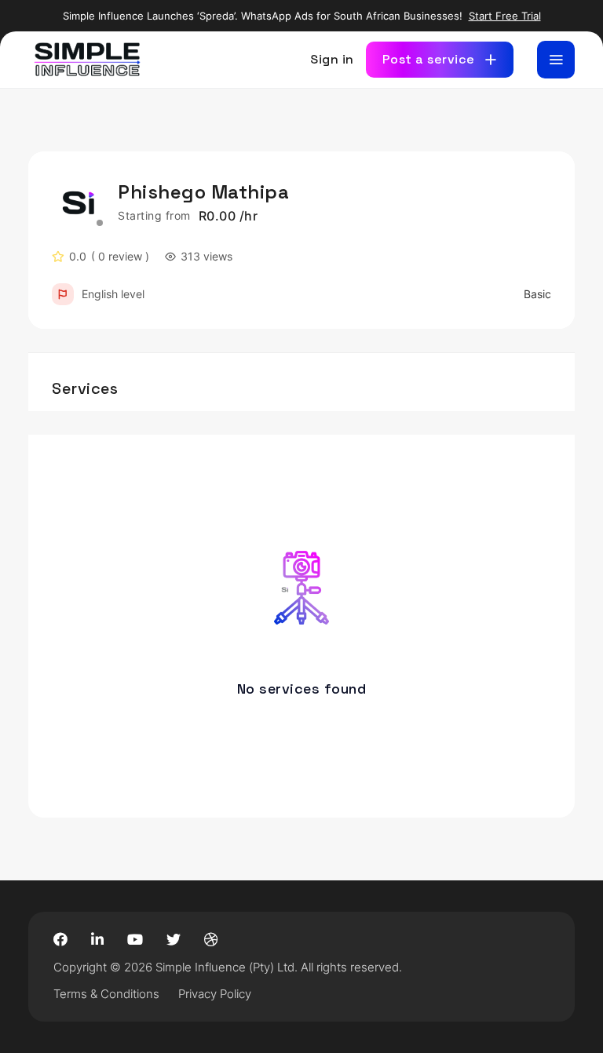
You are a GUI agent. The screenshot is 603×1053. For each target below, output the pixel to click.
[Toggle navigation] (556, 59)
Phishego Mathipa (203, 192)
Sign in (332, 59)
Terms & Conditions (106, 993)
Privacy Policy (214, 993)
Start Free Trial (505, 15)
